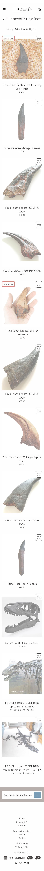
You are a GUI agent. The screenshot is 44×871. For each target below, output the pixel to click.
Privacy (22, 834)
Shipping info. (22, 822)
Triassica (26, 852)
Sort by (9, 29)
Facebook (23, 843)
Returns (22, 825)
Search (22, 818)
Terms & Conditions (22, 831)
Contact (22, 838)
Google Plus (23, 847)
